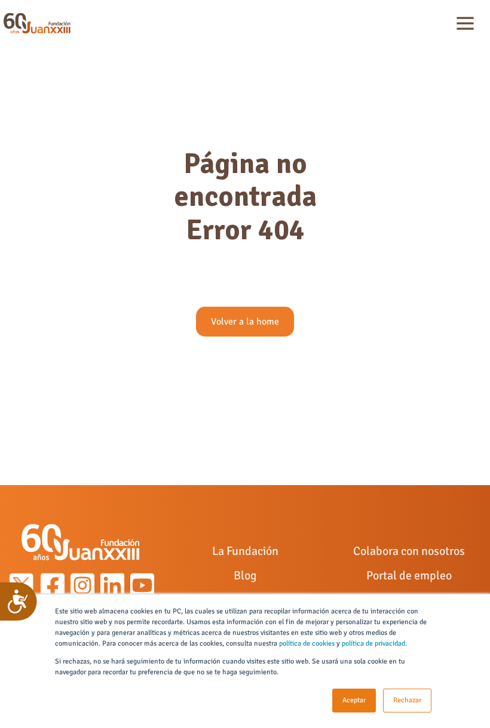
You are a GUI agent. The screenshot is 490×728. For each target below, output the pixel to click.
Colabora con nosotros (409, 551)
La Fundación (245, 551)
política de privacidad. (374, 643)
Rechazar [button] (407, 700)
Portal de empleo (409, 575)
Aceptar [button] (354, 700)
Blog (245, 575)
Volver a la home (245, 322)
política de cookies (307, 643)
